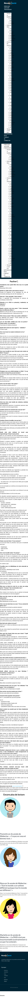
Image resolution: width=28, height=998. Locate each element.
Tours (11, 125)
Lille (10, 68)
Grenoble (12, 67)
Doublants (12, 23)
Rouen (11, 117)
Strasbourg (12, 122)
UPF (10, 127)
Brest (11, 58)
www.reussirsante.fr (17, 786)
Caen (11, 60)
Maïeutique (12, 35)
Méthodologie (8, 270)
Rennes (11, 115)
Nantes (11, 83)
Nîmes (11, 87)
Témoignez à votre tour (9, 266)
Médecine (12, 37)
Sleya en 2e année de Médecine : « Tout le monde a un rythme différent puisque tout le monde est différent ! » (13, 886)
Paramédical (12, 38)
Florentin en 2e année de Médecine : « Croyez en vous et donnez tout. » (13, 836)
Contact (6, 273)
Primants (12, 22)
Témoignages (8, 9)
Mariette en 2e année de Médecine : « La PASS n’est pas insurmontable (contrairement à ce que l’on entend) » (13, 938)
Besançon (12, 55)
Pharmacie (12, 40)
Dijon (11, 65)
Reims (11, 114)
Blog (5, 271)
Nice (11, 85)
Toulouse (12, 124)
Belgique (11, 53)
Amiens (11, 50)
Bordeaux (12, 57)
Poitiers (11, 112)
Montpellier (12, 80)
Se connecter (7, 139)
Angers (11, 52)
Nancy (11, 82)
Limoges (11, 70)
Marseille (12, 78)
